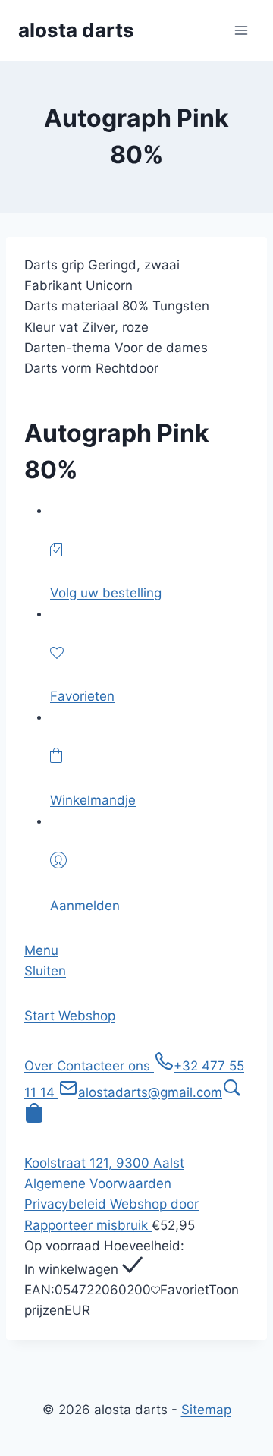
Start (41, 1015)
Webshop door (154, 1204)
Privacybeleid (67, 1204)
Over (40, 1065)
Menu (41, 950)
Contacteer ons (105, 1065)
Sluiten (45, 971)
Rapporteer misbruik (88, 1225)
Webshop (86, 1015)
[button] (232, 1092)
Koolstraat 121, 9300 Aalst (104, 1163)
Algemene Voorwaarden (97, 1183)
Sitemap (206, 1409)
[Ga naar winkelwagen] (34, 1118)
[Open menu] (241, 30)
